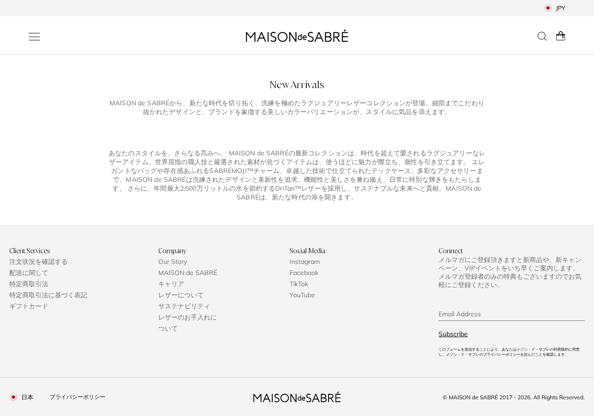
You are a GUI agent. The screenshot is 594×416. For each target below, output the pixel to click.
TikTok (299, 284)
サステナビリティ (184, 306)
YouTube (302, 295)
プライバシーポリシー (77, 396)
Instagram (305, 261)
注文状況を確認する (38, 261)
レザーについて (181, 295)
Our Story (172, 261)
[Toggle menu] (34, 36)
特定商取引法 (28, 284)
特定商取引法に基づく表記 (48, 295)
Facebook (304, 273)
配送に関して (28, 273)
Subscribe (453, 334)
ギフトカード (28, 306)
